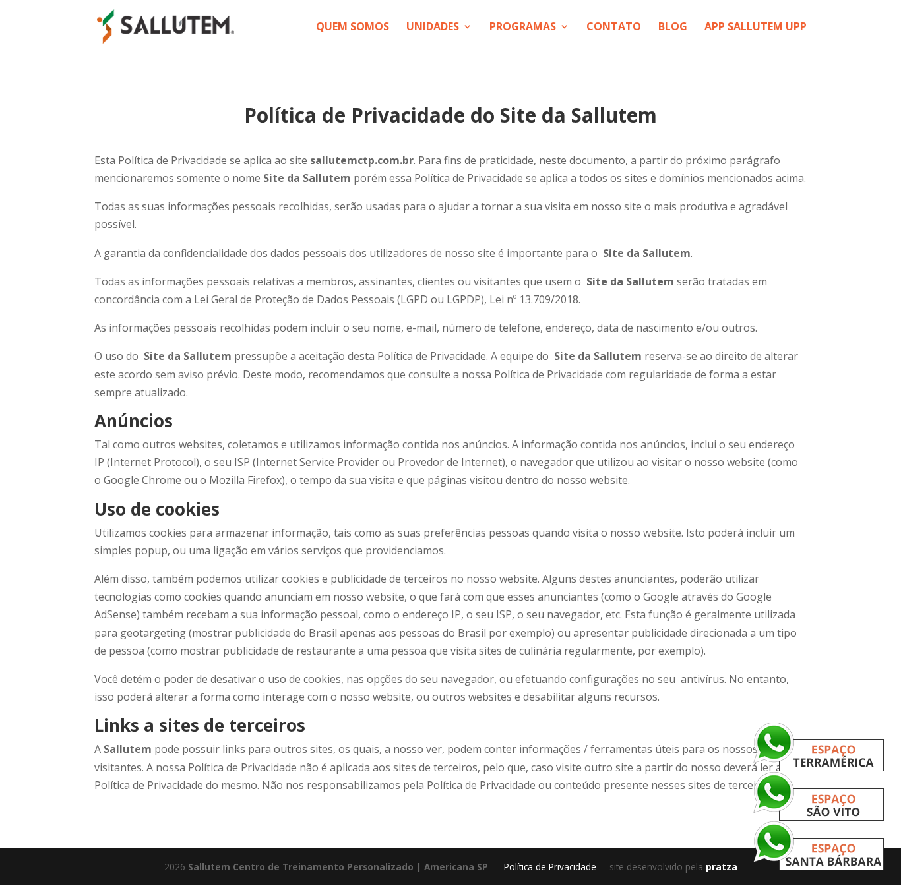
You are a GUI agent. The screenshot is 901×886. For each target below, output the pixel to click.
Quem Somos (352, 28)
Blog (672, 28)
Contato (613, 28)
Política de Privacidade (550, 866)
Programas (522, 28)
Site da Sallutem (578, 115)
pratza (721, 866)
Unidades (432, 28)
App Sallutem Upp (755, 28)
